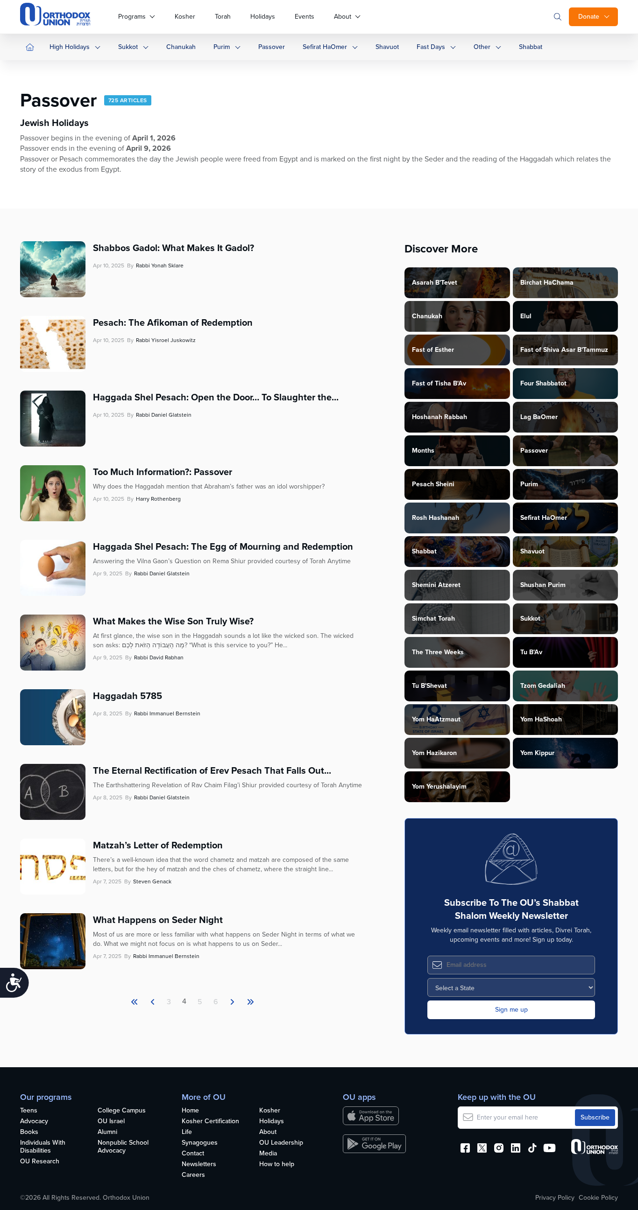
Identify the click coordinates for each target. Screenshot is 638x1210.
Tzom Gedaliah (542, 686)
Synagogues (200, 1143)
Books (29, 1132)
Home (190, 1110)
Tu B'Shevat (429, 686)
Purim (221, 47)
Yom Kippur (537, 753)
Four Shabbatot (543, 383)
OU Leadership (281, 1143)
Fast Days (431, 47)
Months (423, 450)
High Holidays (70, 47)
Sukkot (128, 47)
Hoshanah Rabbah (439, 417)
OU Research (39, 1161)
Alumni (107, 1132)
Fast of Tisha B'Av (439, 383)
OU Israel (111, 1121)
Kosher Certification (210, 1121)
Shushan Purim (543, 585)
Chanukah (181, 47)
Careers (193, 1175)
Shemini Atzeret (436, 585)
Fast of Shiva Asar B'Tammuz (564, 350)
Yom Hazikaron (434, 753)
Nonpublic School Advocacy (123, 1147)
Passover (271, 47)
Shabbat (530, 47)
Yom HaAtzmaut (436, 719)
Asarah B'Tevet (434, 282)
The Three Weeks (438, 652)
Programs (132, 16)
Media (268, 1153)
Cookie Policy (598, 1198)
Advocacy (34, 1121)
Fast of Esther (433, 350)
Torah (223, 16)
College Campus (122, 1110)
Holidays (262, 16)
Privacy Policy (554, 1198)
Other (482, 47)
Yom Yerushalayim (439, 786)
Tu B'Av (531, 652)
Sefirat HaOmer (325, 47)
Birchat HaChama (547, 282)
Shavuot (387, 47)
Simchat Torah (433, 618)
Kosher (185, 16)
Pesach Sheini (433, 484)
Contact (193, 1153)
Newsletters (199, 1164)
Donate (588, 16)
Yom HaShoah (541, 719)
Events (304, 16)
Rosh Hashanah (435, 518)
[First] (134, 1002)
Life (187, 1132)
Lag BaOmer (539, 417)
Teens (28, 1110)
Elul (526, 316)
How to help (276, 1164)
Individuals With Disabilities (42, 1147)
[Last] (232, 1002)
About (342, 16)
